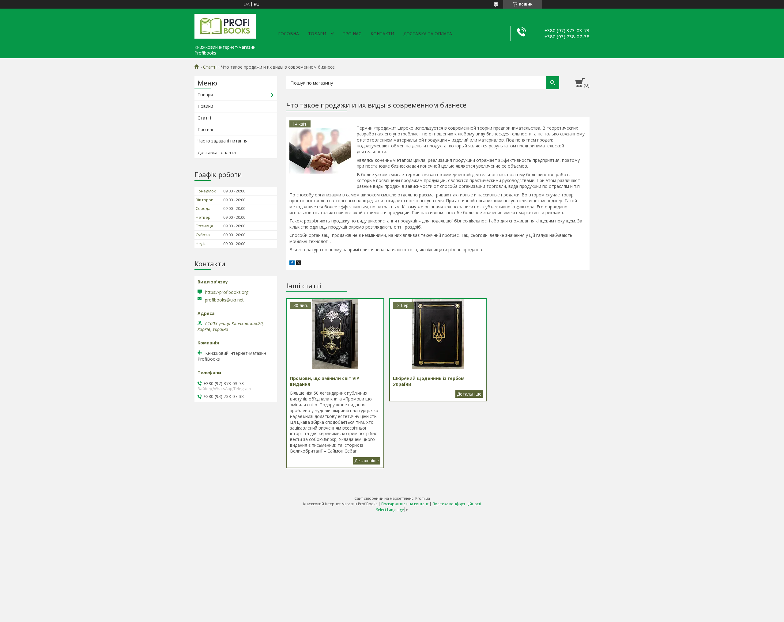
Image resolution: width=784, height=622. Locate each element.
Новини (205, 106)
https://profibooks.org (226, 292)
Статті (210, 67)
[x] (298, 264)
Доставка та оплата (427, 33)
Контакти (382, 33)
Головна (288, 33)
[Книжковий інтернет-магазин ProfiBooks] (225, 25)
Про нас (351, 33)
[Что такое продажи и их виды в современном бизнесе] (320, 151)
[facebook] (292, 264)
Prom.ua (422, 498)
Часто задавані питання (222, 141)
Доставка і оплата (217, 152)
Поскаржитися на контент (404, 503)
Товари (317, 33)
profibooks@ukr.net (224, 300)
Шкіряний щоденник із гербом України (469, 394)
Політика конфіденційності (456, 503)
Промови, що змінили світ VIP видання (366, 461)
